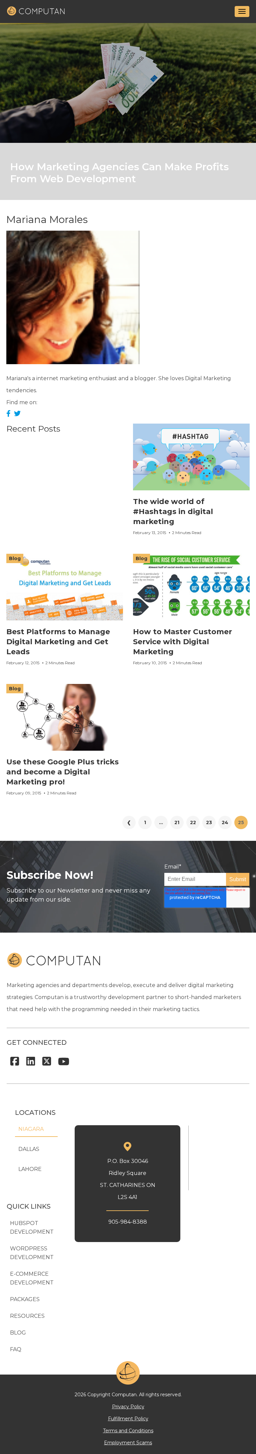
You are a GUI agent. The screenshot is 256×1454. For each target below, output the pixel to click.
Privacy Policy (128, 1407)
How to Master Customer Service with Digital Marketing (182, 641)
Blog (15, 558)
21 (176, 822)
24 (225, 822)
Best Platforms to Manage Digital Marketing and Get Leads (58, 641)
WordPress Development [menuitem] (32, 1252)
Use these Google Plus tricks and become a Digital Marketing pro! (62, 771)
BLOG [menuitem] (18, 1332)
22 (193, 822)
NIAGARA (31, 1129)
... (161, 822)
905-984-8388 (127, 1222)
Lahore (30, 1169)
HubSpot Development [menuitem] (32, 1227)
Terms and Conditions (128, 1431)
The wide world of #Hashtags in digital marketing (173, 511)
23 (209, 822)
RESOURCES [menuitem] (27, 1316)
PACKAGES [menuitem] (25, 1299)
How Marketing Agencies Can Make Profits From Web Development (119, 173)
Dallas (28, 1149)
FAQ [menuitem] (15, 1349)
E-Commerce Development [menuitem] (32, 1278)
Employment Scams (128, 1443)
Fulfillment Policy (128, 1419)
